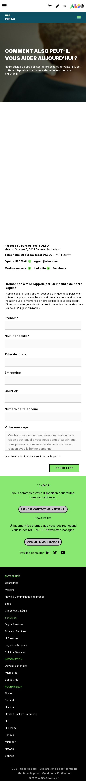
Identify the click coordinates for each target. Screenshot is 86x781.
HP (6, 721)
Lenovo (9, 735)
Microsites (11, 672)
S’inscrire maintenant (43, 541)
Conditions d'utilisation (56, 773)
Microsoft (10, 742)
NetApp (9, 749)
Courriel (12, 391)
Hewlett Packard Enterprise (21, 714)
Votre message (16, 427)
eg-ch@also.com (46, 261)
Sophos (9, 756)
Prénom (11, 318)
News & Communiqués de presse (25, 596)
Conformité (11, 583)
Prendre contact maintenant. (43, 509)
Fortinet (9, 700)
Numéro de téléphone (21, 409)
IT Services (11, 638)
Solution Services (15, 652)
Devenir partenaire (16, 665)
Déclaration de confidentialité (58, 768)
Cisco (8, 693)
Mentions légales (28, 773)
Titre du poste (16, 354)
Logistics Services (16, 645)
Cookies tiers (28, 768)
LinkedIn (40, 268)
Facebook (59, 268)
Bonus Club (11, 679)
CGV (14, 768)
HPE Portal (11, 728)
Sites (8, 603)
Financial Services (15, 631)
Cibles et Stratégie (16, 610)
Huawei (9, 707)
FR (64, 5)
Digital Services (14, 624)
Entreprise (13, 372)
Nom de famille (17, 336)
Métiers (9, 589)
